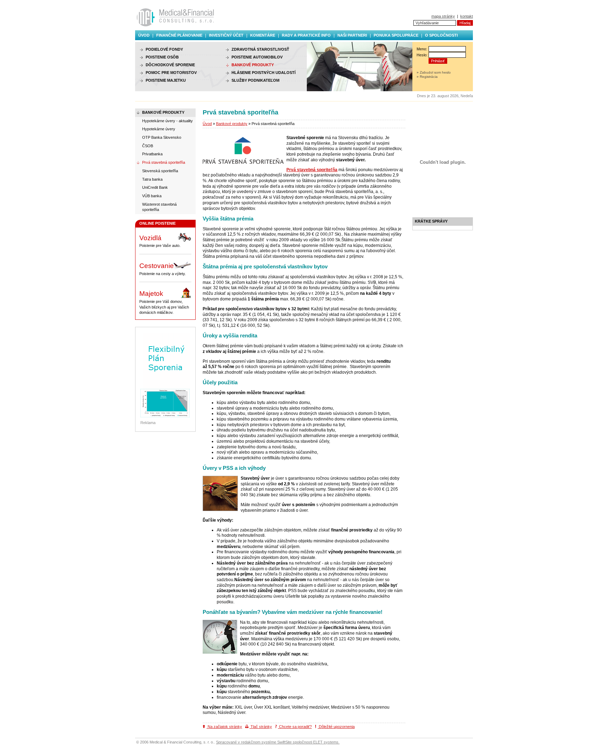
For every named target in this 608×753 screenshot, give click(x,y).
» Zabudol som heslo (434, 72)
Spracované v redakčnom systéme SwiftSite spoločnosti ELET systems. (278, 742)
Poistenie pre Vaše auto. (159, 241)
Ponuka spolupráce (396, 35)
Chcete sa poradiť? (295, 726)
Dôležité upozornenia (336, 726)
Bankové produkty (231, 124)
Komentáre (262, 35)
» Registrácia (427, 77)
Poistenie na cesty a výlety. (162, 269)
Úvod (144, 35)
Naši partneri (352, 35)
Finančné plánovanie (179, 35)
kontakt (466, 16)
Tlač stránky (260, 726)
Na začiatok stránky (224, 726)
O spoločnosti (441, 35)
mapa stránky (443, 16)
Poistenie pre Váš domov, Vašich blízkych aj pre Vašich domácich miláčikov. (164, 302)
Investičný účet (226, 35)
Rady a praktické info (306, 35)
